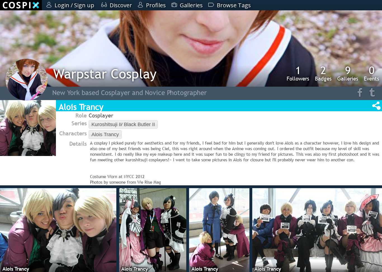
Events (371, 73)
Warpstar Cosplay (105, 73)
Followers (298, 73)
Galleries (347, 73)
